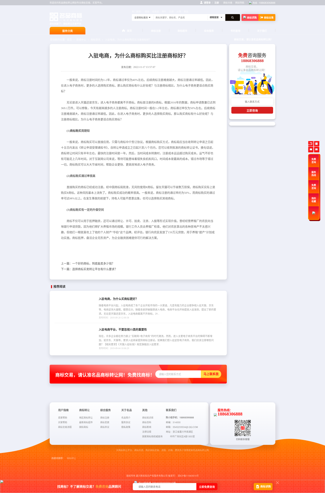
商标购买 (75, 130)
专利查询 (235, 30)
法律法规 (146, 431)
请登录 (207, 2)
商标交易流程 (65, 426)
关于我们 (262, 30)
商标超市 (182, 30)
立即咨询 (252, 110)
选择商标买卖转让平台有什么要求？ (89, 269)
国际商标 (83, 426)
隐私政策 (125, 426)
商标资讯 (95, 39)
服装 (147, 11)
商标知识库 (147, 417)
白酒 (171, 11)
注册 (216, 2)
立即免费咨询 (207, 486)
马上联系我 (211, 374)
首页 (129, 30)
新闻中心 (81, 39)
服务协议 (125, 422)
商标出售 (269, 17)
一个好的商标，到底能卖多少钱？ (88, 263)
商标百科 (146, 422)
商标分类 (227, 2)
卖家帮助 (62, 417)
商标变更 (104, 422)
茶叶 (164, 11)
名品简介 (125, 417)
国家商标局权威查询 (152, 436)
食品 (186, 11)
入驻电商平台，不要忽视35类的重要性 (123, 329)
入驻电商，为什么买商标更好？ (118, 298)
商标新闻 (146, 426)
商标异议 (104, 426)
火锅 (178, 11)
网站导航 (239, 2)
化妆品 (155, 11)
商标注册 (156, 30)
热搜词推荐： (58, 458)
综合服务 (209, 30)
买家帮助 (62, 422)
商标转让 (71, 458)
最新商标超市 (86, 422)
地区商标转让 (86, 417)
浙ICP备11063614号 (188, 475)
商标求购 (252, 17)
